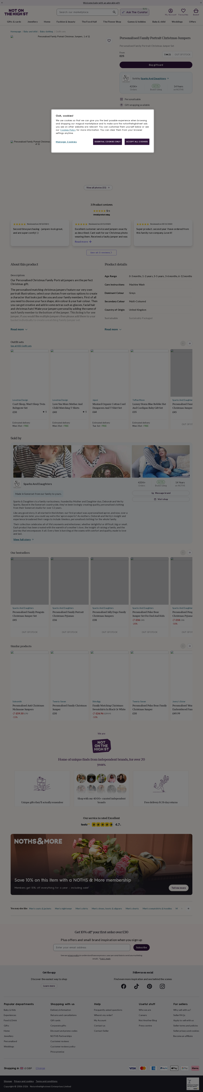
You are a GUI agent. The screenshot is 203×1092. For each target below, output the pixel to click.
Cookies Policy (68, 130)
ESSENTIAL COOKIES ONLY (108, 142)
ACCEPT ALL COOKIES (137, 142)
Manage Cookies (66, 142)
